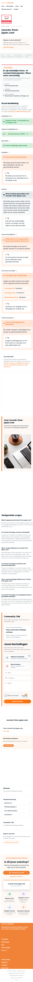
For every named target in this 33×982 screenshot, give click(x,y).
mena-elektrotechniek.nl (10, 810)
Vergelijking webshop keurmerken (16, 973)
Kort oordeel (3, 55)
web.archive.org (16, 540)
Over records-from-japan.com (19, 55)
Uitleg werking (5, 959)
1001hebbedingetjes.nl (10, 806)
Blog (21, 6)
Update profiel (8, 745)
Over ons (4, 950)
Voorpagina (4, 939)
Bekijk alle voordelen (16, 876)
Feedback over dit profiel (11, 842)
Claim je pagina (5, 947)
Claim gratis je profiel (18, 872)
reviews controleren (10, 363)
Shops (7, 26)
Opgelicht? (4, 962)
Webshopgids (10, 6)
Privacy (16, 979)
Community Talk (28, 55)
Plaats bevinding (17, 701)
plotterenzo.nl (8, 803)
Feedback (4, 965)
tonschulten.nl (8, 814)
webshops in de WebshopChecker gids (19, 111)
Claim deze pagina (8, 47)
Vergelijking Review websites (16, 975)
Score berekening (10, 55)
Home (2, 6)
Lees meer (6, 731)
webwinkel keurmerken (16, 365)
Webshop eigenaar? (6, 9)
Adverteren (4, 968)
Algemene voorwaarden (16, 977)
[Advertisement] (16, 392)
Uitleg (17, 6)
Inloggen (16, 9)
